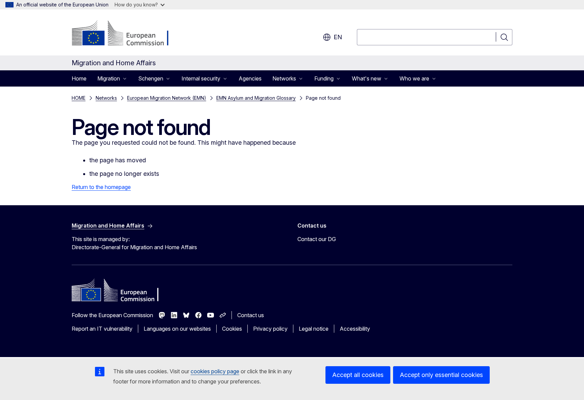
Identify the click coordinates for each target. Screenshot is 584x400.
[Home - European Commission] (126, 33)
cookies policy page (215, 371)
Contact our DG (316, 239)
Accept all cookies (358, 374)
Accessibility (355, 328)
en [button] (338, 37)
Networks (106, 98)
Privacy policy (270, 328)
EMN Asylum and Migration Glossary (256, 98)
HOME (79, 98)
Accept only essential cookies (441, 374)
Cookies (232, 328)
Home (79, 78)
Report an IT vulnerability (102, 328)
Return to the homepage (101, 187)
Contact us (250, 315)
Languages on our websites (177, 328)
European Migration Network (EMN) (166, 98)
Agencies (250, 78)
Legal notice (313, 328)
